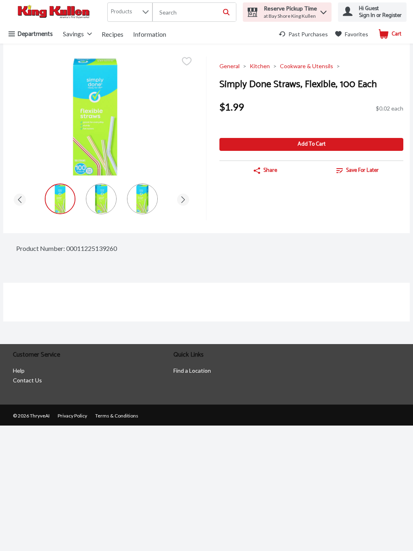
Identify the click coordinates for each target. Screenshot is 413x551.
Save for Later (362, 170)
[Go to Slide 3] (142, 199)
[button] (323, 10)
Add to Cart (311, 144)
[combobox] (194, 12)
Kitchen (260, 66)
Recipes (112, 34)
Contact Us (27, 380)
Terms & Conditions (116, 416)
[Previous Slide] (20, 198)
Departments (35, 34)
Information (149, 34)
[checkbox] (186, 61)
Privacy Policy (72, 416)
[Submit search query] (226, 12)
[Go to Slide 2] (101, 199)
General (229, 66)
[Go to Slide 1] (60, 199)
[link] (303, 34)
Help (19, 370)
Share (270, 170)
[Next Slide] (183, 198)
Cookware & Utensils (306, 66)
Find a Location (192, 370)
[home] (55, 12)
